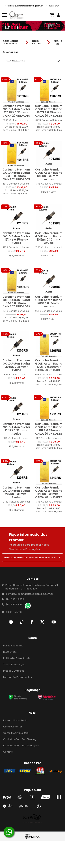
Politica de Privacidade (16, 658)
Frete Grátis (10, 652)
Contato (8, 752)
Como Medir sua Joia (16, 733)
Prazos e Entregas (13, 670)
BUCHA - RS (58, 42)
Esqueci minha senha (15, 720)
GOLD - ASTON (36, 42)
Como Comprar (12, 726)
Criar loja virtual (32, 822)
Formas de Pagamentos (17, 677)
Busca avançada (13, 645)
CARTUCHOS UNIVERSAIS (11, 42)
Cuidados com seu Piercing (19, 739)
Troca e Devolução (14, 664)
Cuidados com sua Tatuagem (21, 745)
